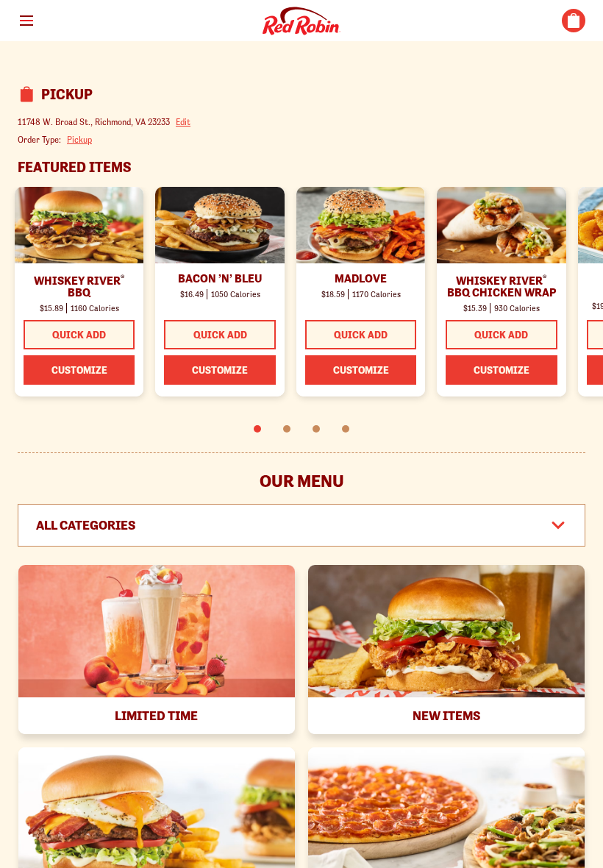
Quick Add (79, 334)
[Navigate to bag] (573, 20)
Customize (79, 370)
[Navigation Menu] (26, 20)
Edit (183, 121)
